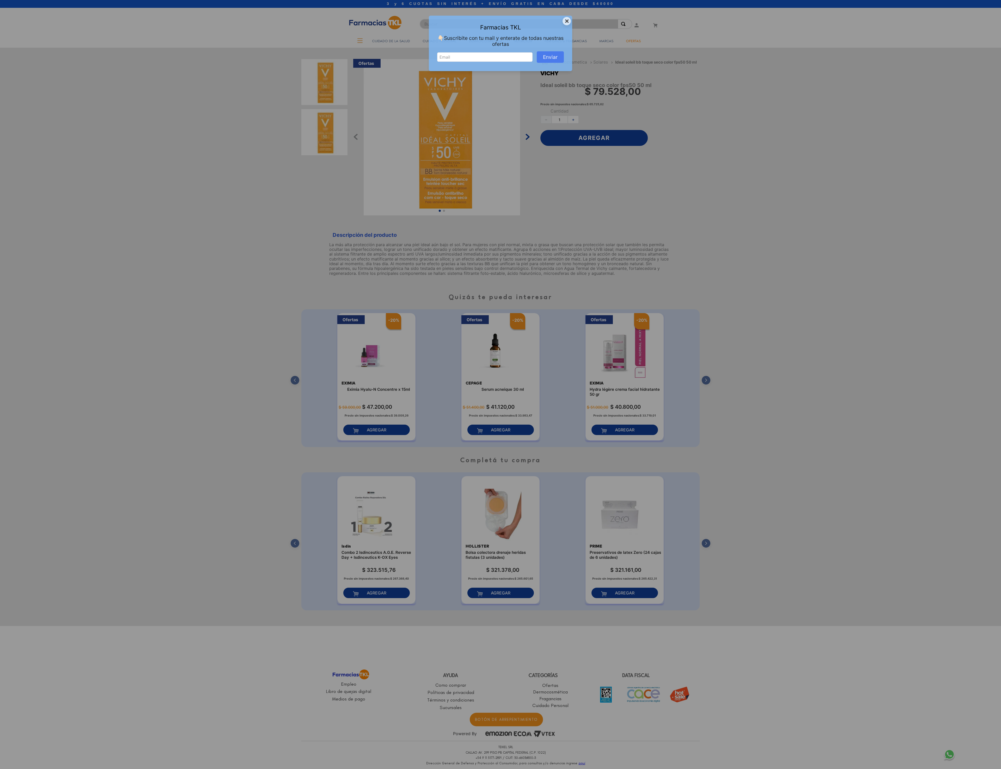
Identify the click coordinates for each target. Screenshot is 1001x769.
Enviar (550, 57)
